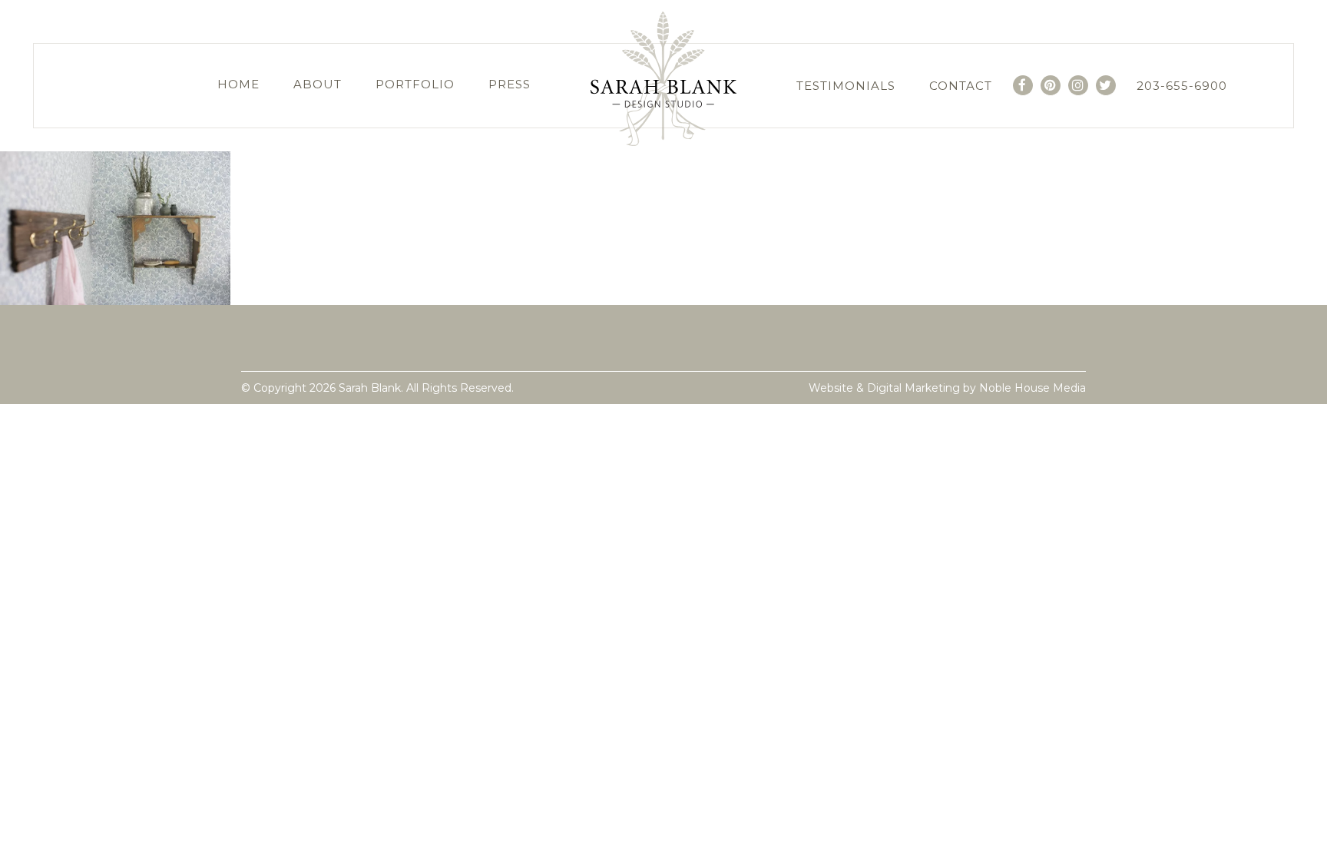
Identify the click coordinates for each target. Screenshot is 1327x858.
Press (509, 84)
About (317, 84)
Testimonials (845, 85)
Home (238, 84)
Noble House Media (1032, 388)
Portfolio (415, 84)
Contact (960, 85)
